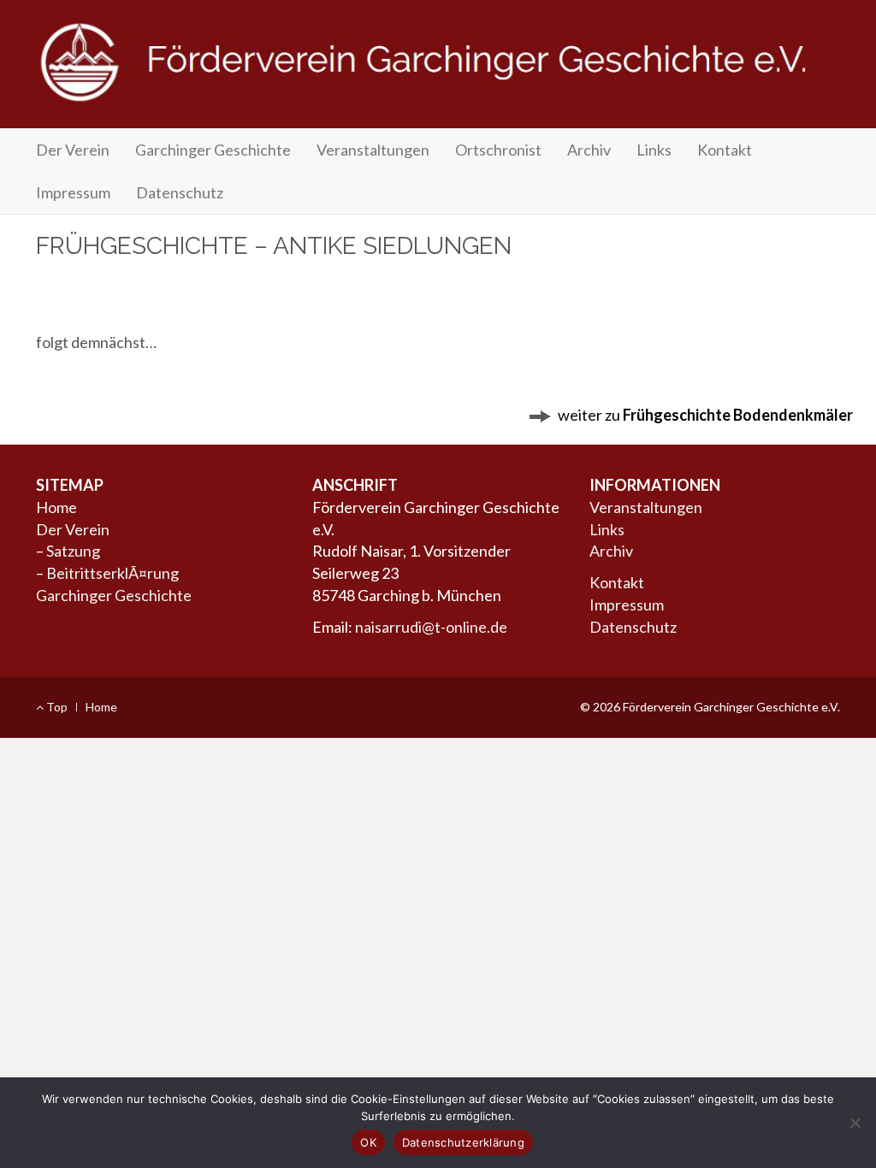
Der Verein (73, 149)
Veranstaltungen (373, 149)
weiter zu (703, 414)
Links (654, 149)
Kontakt (724, 149)
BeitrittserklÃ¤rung (112, 572)
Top (56, 706)
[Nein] (854, 1122)
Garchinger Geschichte (213, 149)
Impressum (73, 192)
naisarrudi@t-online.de (431, 626)
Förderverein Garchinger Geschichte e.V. (438, 70)
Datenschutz (179, 192)
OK (368, 1142)
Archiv (589, 149)
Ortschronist (498, 149)
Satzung (73, 550)
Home (56, 507)
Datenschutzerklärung (463, 1142)
